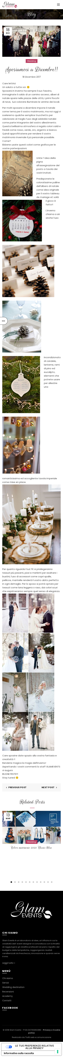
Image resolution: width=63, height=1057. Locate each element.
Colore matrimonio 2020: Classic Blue (31, 848)
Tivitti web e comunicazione (38, 1037)
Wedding (31, 61)
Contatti (6, 1000)
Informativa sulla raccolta (19, 1053)
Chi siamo (7, 978)
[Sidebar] (4, 321)
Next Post (48, 787)
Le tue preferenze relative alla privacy (34, 1047)
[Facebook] (31, 924)
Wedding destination (13, 987)
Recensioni (8, 991)
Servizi (5, 982)
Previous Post (17, 787)
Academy (7, 996)
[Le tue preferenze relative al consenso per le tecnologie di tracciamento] (58, 1052)
